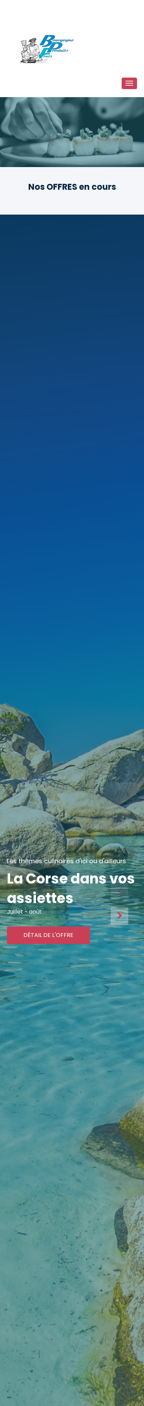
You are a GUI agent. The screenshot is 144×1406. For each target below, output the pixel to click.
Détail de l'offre (48, 935)
